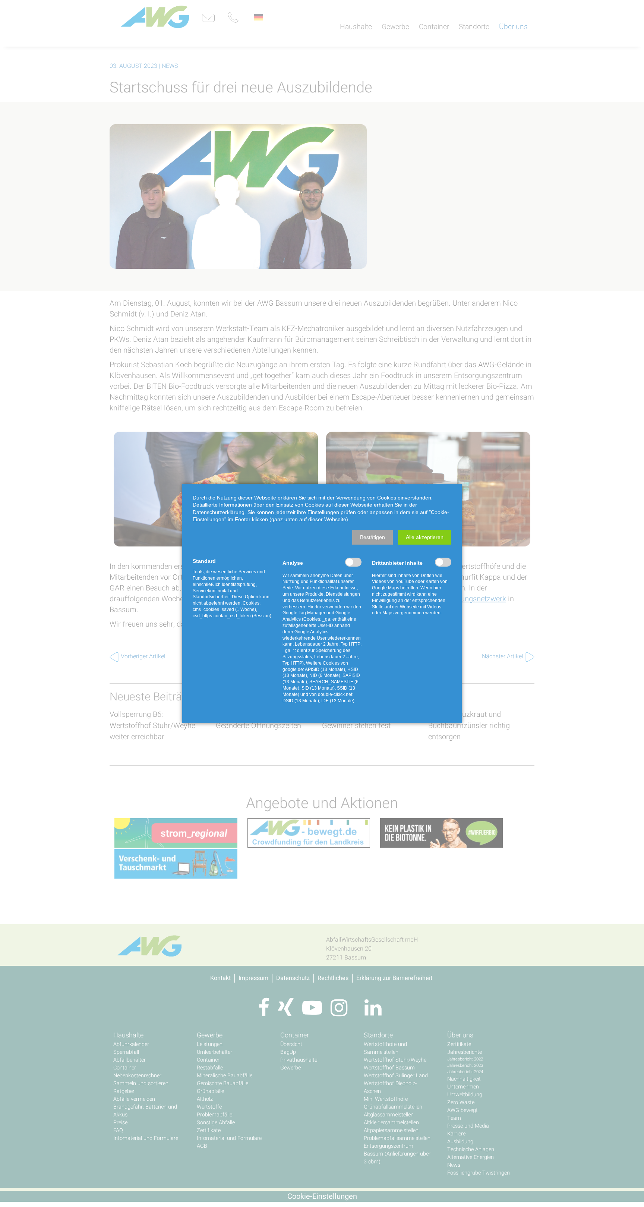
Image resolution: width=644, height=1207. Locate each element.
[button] (372, 537)
